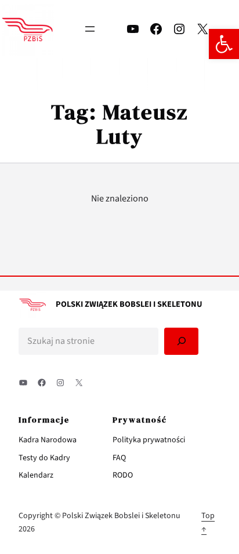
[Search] (181, 341)
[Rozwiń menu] (90, 29)
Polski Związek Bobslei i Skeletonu (129, 304)
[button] (224, 44)
